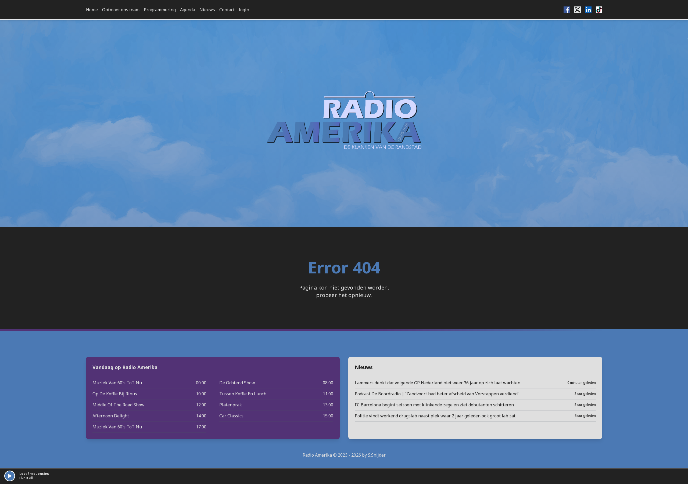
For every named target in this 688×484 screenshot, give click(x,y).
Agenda (187, 10)
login (244, 10)
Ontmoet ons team (120, 10)
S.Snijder (377, 455)
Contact (227, 10)
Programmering (160, 10)
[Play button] (9, 476)
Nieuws (207, 10)
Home (92, 10)
